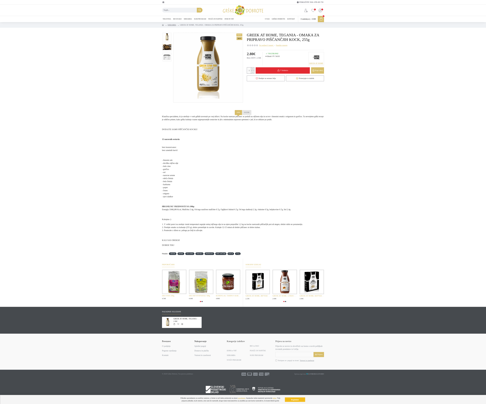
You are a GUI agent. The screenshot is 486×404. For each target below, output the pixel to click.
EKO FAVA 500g (168, 296)
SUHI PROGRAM (256, 355)
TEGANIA (189, 254)
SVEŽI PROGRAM (234, 360)
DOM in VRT (232, 351)
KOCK (230, 254)
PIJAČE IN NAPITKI (258, 351)
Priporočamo (168, 265)
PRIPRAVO (209, 254)
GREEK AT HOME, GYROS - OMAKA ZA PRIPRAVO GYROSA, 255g (284, 296)
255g (238, 254)
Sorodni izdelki (253, 265)
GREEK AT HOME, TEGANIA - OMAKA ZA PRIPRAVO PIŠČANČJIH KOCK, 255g (187, 319)
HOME (180, 254)
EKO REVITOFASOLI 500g (199, 296)
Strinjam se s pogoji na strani (296, 360)
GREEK (172, 254)
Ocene (246, 112)
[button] (200, 301)
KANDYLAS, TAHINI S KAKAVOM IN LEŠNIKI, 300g (228, 296)
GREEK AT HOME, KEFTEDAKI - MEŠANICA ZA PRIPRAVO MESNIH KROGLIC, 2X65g (312, 296)
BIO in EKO (254, 346)
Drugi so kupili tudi (187, 265)
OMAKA (199, 254)
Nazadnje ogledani (171, 312)
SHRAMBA (172, 25)
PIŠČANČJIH (220, 254)
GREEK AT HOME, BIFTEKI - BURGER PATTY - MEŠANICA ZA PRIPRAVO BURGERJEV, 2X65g (258, 296)
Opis (238, 112)
